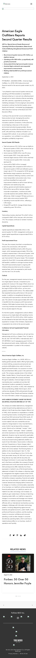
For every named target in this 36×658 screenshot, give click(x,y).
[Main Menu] (31, 3)
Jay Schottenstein (28, 107)
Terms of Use (24, 653)
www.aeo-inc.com (21, 341)
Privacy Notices (13, 653)
